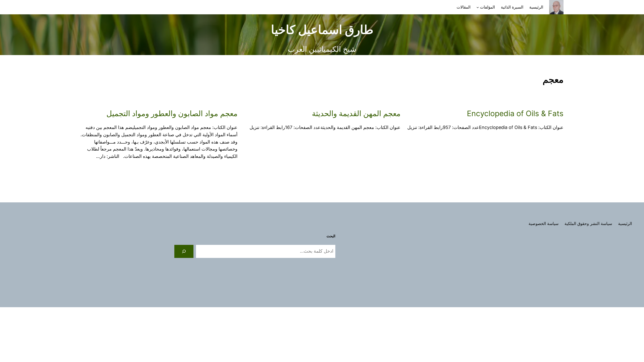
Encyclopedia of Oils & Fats (515, 113)
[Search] (183, 251)
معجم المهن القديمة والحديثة (356, 113)
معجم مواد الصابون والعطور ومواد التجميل (171, 113)
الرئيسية (536, 7)
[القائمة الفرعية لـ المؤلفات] (477, 7)
